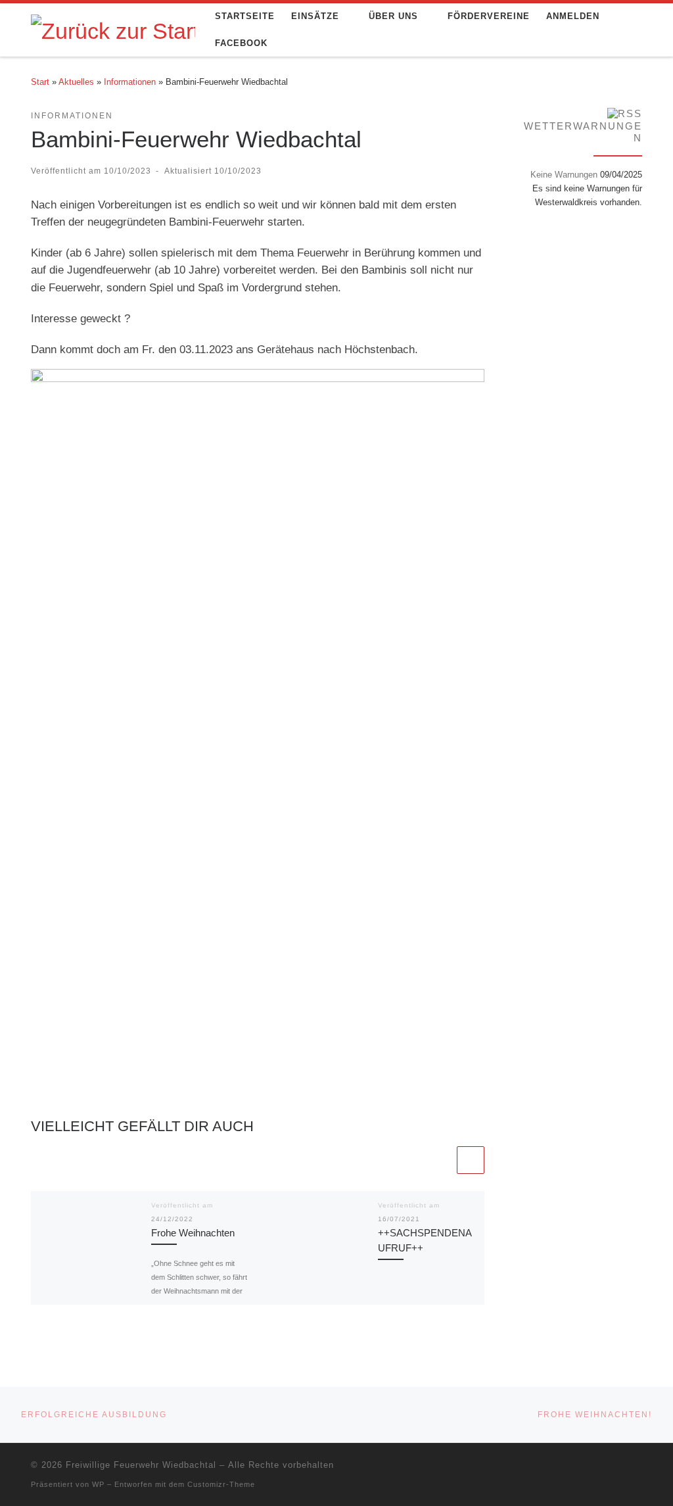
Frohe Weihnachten (193, 1232)
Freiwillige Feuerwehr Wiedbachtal (141, 1465)
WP (98, 1484)
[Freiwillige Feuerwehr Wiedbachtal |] (113, 28)
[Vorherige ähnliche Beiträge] (440, 1160)
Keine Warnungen (563, 175)
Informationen (130, 82)
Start (40, 82)
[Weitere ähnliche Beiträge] (470, 1160)
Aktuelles (76, 82)
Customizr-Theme (221, 1484)
